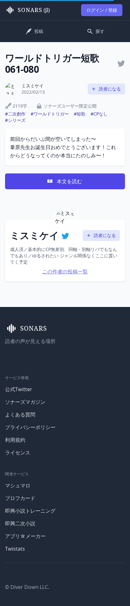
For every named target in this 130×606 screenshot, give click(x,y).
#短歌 (80, 114)
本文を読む (69, 181)
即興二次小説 (20, 523)
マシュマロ (17, 485)
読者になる (110, 89)
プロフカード (20, 498)
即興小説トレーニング (30, 510)
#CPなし (99, 114)
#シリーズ (15, 120)
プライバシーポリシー (30, 427)
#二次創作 (15, 114)
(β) (34, 10)
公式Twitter (18, 389)
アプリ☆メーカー (25, 536)
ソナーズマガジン (25, 401)
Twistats (15, 548)
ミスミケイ (32, 86)
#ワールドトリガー (50, 114)
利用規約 (15, 439)
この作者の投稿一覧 (65, 271)
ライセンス (17, 452)
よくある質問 (20, 414)
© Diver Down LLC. (27, 587)
